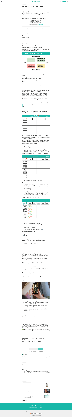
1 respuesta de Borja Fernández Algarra (29, 374)
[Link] (21, 40)
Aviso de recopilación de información (33, 351)
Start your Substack (33, 413)
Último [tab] (27, 381)
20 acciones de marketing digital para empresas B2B (31, 394)
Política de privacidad (41, 351)
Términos (39, 411)
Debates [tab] (30, 381)
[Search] (59, 1)
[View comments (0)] (29, 386)
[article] (36, 385)
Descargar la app (40, 413)
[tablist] (25, 362)
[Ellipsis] (49, 369)
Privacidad (36, 411)
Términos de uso (36, 350)
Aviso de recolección (43, 411)
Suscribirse (63, 1)
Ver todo (24, 400)
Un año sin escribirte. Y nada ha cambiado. (29, 383)
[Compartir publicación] (60, 1)
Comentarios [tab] (24, 362)
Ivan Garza (25, 369)
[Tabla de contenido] (0, 208)
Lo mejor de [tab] (24, 381)
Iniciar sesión (69, 1)
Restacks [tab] (28, 362)
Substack (32, 415)
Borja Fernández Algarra (27, 9)
